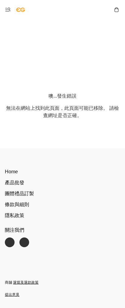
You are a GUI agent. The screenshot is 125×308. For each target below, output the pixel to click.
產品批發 (14, 182)
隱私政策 (14, 215)
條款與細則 (17, 204)
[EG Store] (20, 10)
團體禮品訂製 (19, 193)
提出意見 (12, 294)
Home (11, 171)
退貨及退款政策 (26, 282)
